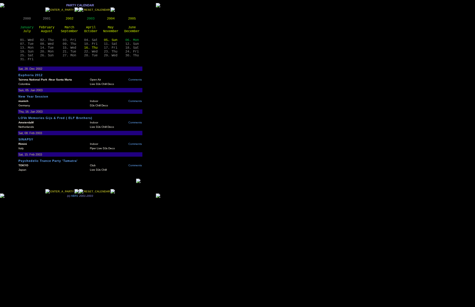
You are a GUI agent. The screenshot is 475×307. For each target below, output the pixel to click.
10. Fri (91, 44)
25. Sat (27, 55)
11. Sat (110, 44)
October (91, 31)
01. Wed (27, 40)
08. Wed (47, 44)
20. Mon (47, 52)
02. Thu (47, 40)
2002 (69, 19)
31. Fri (27, 59)
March (69, 27)
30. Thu (132, 55)
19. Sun (27, 52)
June (132, 27)
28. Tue (91, 55)
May (111, 27)
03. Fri (69, 40)
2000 (27, 19)
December (132, 31)
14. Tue (47, 48)
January (27, 27)
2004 (111, 19)
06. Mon (132, 40)
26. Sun (47, 55)
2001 (47, 19)
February (46, 27)
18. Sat (132, 48)
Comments (135, 79)
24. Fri (132, 52)
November (110, 31)
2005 (132, 19)
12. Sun (132, 44)
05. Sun (110, 40)
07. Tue (27, 44)
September (69, 31)
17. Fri (110, 48)
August (47, 31)
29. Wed (110, 55)
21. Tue (69, 52)
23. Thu (110, 52)
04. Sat (91, 40)
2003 (91, 19)
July (27, 31)
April (91, 27)
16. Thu (91, 48)
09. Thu (69, 44)
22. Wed (91, 52)
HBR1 (74, 195)
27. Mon (69, 55)
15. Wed (69, 48)
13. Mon (27, 48)
